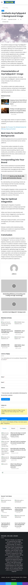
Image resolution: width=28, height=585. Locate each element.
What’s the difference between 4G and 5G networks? (16, 465)
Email (2, 382)
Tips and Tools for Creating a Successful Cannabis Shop (7, 331)
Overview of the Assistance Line (5, 345)
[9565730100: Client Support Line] (21, 340)
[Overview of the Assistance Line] (7, 339)
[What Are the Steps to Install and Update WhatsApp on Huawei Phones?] (5, 436)
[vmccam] (9, 2)
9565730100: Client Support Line (20, 345)
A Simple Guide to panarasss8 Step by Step (6, 509)
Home (3, 7)
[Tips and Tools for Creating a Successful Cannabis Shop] (7, 324)
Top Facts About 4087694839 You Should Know (5, 524)
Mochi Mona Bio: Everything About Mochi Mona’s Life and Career (18, 450)
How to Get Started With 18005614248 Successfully (20, 524)
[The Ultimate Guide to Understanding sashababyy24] (21, 503)
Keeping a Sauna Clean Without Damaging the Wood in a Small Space (18, 102)
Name (3, 376)
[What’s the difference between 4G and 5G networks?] (5, 466)
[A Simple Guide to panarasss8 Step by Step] (7, 503)
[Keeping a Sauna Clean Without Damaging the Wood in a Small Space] (5, 102)
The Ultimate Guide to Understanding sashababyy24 (20, 509)
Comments (22, 428)
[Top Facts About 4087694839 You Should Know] (7, 518)
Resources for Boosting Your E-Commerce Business (17, 457)
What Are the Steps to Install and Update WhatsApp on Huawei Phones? (18, 434)
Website (3, 387)
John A (4, 19)
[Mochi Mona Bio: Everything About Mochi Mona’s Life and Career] (5, 451)
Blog (7, 7)
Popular (4, 428)
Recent (13, 428)
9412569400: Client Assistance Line (20, 331)
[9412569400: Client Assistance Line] (21, 325)
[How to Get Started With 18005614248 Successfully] (21, 518)
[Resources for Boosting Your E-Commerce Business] (5, 459)
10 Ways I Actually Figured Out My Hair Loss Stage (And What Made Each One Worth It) (18, 110)
